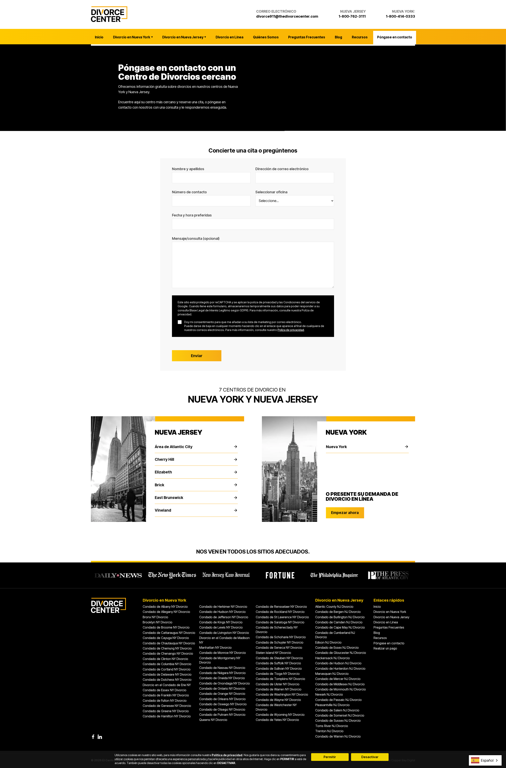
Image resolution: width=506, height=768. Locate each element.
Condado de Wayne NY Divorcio (278, 700)
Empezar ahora (345, 512)
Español (487, 760)
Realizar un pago (385, 648)
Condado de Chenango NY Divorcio (168, 653)
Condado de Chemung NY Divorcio (167, 648)
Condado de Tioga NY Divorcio (278, 674)
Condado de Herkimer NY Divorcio (223, 607)
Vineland (163, 510)
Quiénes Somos (266, 37)
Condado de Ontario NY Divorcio (222, 688)
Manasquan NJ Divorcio (332, 674)
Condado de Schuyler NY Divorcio (279, 642)
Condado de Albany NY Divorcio (165, 607)
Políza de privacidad (291, 330)
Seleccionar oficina (271, 192)
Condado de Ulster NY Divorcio (277, 684)
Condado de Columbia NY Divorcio (167, 664)
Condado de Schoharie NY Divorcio (281, 637)
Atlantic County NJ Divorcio (334, 607)
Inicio (99, 37)
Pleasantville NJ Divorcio (332, 705)
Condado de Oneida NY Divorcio (222, 678)
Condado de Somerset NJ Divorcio (339, 715)
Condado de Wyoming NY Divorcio (280, 715)
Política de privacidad (227, 755)
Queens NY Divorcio (213, 720)
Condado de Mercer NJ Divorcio (338, 679)
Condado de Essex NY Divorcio (164, 690)
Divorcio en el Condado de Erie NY (167, 685)
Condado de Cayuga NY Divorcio (166, 638)
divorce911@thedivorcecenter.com (287, 16)
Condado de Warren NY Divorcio (278, 689)
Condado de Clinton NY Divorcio (165, 659)
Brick (159, 485)
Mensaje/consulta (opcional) (196, 238)
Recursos (360, 37)
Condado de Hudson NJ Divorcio (338, 663)
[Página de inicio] (109, 14)
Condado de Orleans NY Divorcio (222, 699)
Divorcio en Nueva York (131, 37)
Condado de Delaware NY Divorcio (167, 674)
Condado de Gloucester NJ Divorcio (340, 653)
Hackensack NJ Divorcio (332, 658)
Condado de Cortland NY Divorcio (167, 669)
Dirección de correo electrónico (282, 169)
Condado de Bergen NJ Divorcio (338, 612)
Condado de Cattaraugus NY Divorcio (169, 633)
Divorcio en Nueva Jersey (182, 37)
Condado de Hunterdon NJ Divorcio (340, 668)
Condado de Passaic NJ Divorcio (338, 700)
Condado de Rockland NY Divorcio (280, 612)
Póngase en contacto (394, 37)
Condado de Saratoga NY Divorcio (280, 622)
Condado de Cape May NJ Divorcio (340, 627)
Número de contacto (189, 192)
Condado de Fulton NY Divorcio (165, 701)
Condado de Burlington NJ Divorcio (340, 617)
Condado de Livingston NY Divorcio (224, 633)
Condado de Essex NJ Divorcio (337, 647)
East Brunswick (169, 497)
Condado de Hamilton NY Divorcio (167, 716)
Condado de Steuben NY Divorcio (279, 658)
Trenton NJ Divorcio (329, 731)
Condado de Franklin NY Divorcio (166, 695)
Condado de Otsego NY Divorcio (222, 709)
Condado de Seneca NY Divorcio (279, 647)
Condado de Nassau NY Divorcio (222, 668)
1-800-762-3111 (352, 16)
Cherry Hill (164, 459)
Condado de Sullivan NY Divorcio (279, 668)
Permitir (330, 757)
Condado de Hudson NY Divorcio (222, 612)
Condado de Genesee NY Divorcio (167, 706)
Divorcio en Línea (229, 37)
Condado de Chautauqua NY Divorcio (169, 643)
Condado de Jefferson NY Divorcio (223, 617)
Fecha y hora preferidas (192, 215)
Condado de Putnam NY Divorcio (222, 715)
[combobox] (485, 760)
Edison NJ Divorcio (328, 642)
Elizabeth (163, 472)
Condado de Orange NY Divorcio (222, 694)
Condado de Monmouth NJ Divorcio (340, 689)
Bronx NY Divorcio (155, 617)
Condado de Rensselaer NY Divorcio (281, 607)
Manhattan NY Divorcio (215, 647)
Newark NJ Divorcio (329, 694)
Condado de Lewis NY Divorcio (221, 627)
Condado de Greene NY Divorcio (166, 711)
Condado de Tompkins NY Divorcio (280, 679)
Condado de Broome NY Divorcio (166, 627)
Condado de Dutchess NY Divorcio (167, 680)
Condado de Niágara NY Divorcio (222, 673)
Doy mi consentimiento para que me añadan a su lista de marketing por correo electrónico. (243, 322)
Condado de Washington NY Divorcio (282, 694)
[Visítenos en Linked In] (100, 737)
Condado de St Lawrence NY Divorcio (282, 617)
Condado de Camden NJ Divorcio (339, 622)
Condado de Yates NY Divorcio (277, 720)
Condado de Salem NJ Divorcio (337, 710)
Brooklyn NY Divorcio (157, 622)
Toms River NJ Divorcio (331, 726)
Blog (338, 37)
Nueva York (336, 446)
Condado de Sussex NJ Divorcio (338, 720)
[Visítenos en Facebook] (93, 737)
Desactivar (370, 757)
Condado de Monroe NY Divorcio (222, 653)
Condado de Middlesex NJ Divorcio (340, 684)
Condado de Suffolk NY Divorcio (278, 663)
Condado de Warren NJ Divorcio (338, 736)
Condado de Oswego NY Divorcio (223, 704)
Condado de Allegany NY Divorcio (166, 612)
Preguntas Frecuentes (306, 37)
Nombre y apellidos (188, 169)
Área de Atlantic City (174, 446)
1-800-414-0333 (400, 16)
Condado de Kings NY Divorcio (221, 622)
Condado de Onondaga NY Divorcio (224, 683)
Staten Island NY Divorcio (273, 653)
